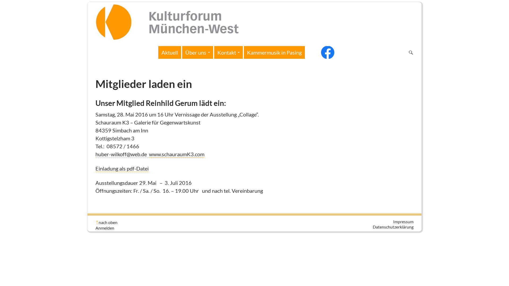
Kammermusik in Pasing (274, 52)
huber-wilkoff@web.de (122, 154)
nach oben (108, 222)
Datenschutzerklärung (393, 226)
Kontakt (226, 52)
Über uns (195, 52)
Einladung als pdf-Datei (122, 168)
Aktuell (169, 52)
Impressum (403, 221)
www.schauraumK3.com (176, 154)
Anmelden (104, 227)
